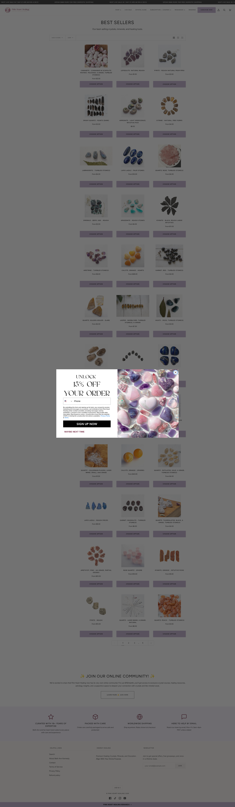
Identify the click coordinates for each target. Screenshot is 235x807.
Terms (67, 418)
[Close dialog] (175, 372)
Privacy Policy (105, 416)
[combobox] (68, 401)
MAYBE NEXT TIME (74, 431)
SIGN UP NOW (87, 424)
